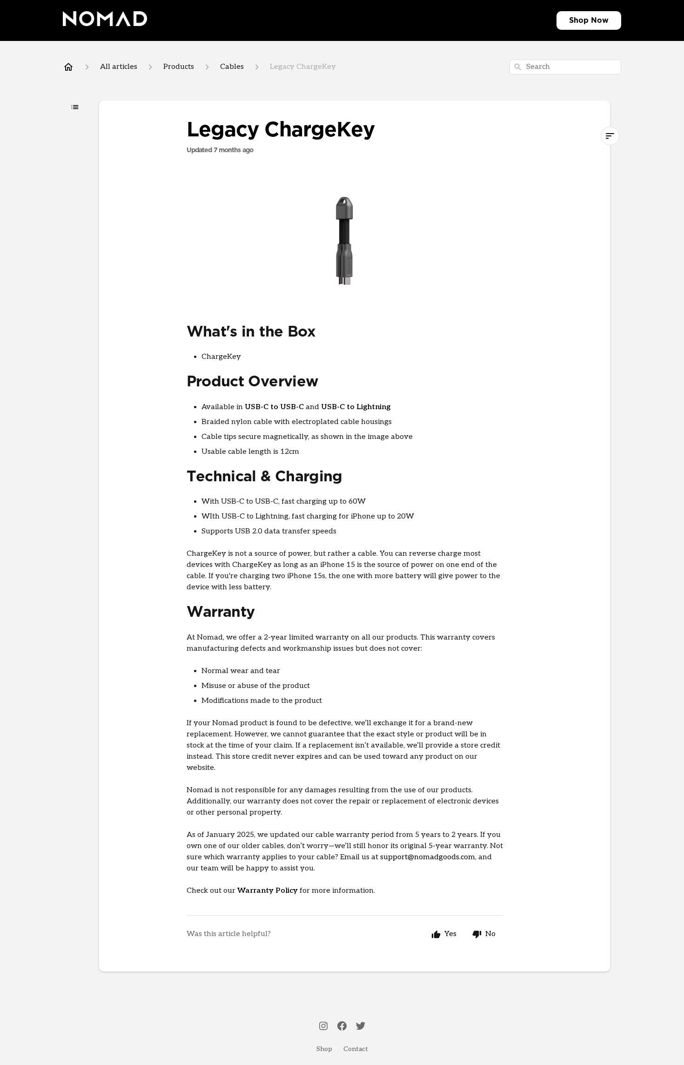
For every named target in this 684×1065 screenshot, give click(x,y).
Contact (355, 1049)
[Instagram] (323, 1026)
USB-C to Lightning (355, 407)
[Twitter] (360, 1026)
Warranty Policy (267, 890)
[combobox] (565, 67)
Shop (579, 20)
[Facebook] (342, 1026)
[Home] (68, 67)
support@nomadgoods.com (427, 857)
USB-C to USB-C (274, 407)
